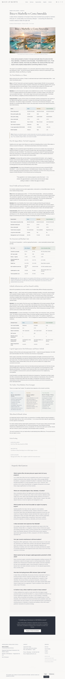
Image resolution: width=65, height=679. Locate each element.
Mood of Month (10, 2)
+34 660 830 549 (35, 652)
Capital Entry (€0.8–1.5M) (49, 658)
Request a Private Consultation (32, 630)
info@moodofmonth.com (31, 653)
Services (31, 2)
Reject (45, 674)
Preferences (51, 674)
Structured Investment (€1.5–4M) (50, 659)
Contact (50, 2)
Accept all (46, 676)
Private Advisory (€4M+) (49, 661)
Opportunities (38, 2)
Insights (44, 2)
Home (26, 2)
